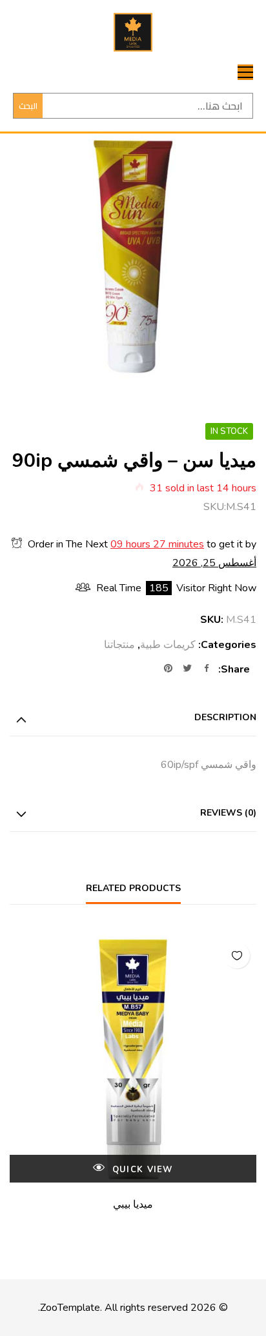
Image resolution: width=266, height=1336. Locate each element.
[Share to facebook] (206, 669)
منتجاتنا (119, 645)
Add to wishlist (237, 955)
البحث (28, 105)
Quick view (141, 1169)
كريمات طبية (168, 645)
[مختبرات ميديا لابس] (133, 32)
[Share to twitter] (187, 669)
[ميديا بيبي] (133, 1059)
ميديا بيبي (133, 1204)
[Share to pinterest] (168, 669)
